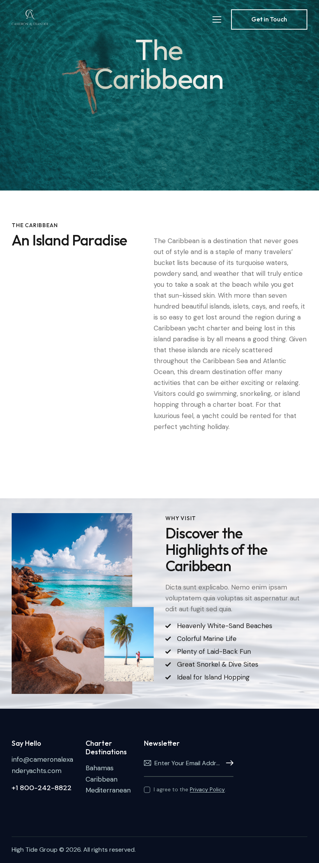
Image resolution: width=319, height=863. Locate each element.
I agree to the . (190, 789)
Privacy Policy (207, 789)
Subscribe (227, 763)
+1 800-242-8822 (42, 787)
